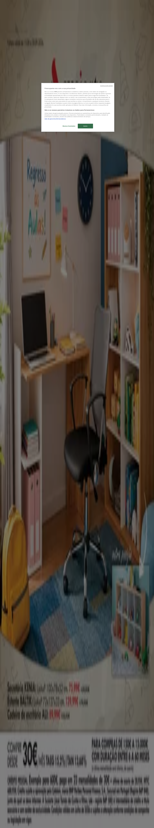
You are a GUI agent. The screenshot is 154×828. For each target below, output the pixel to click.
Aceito (85, 126)
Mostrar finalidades (69, 126)
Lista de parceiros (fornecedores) (55, 119)
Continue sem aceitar (106, 86)
